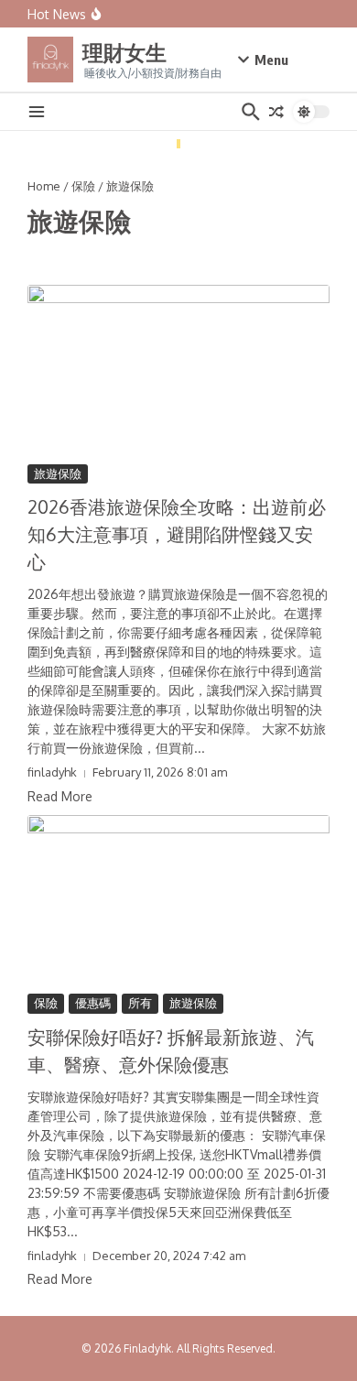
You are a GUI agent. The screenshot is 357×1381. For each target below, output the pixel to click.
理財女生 (124, 51)
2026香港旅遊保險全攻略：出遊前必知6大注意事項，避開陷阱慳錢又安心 (176, 534)
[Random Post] (276, 111)
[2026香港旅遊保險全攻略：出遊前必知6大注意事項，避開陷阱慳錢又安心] (178, 370)
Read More (59, 796)
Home (43, 186)
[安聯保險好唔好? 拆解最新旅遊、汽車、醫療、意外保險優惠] (178, 900)
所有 (140, 1002)
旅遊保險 (57, 473)
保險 (83, 186)
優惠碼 (93, 1002)
